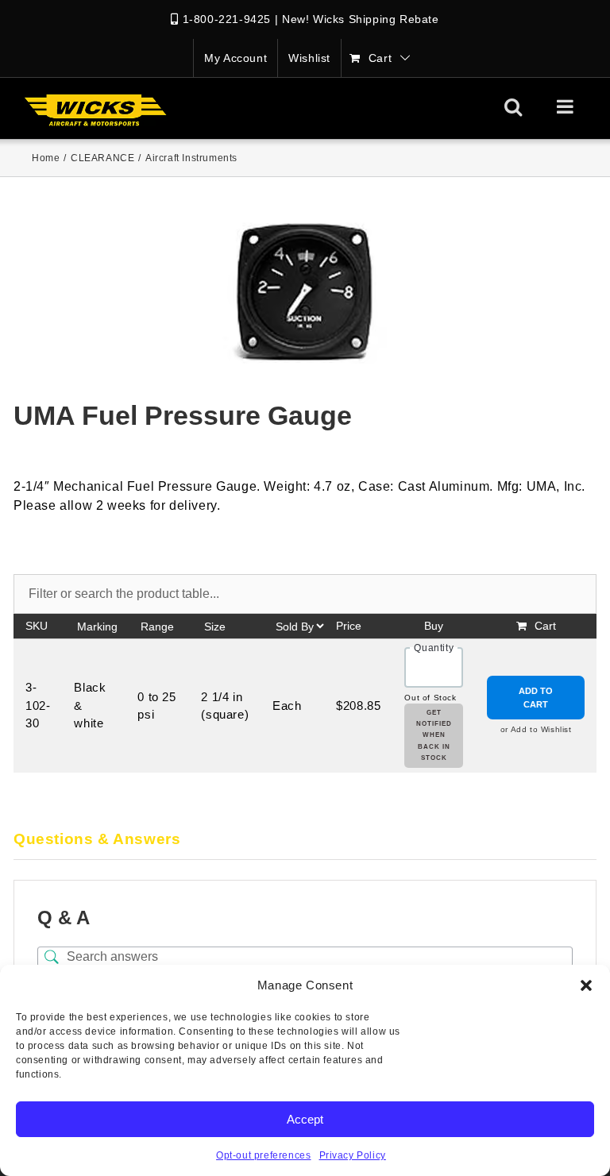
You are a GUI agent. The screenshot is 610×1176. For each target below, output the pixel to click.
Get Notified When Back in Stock (434, 735)
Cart (545, 625)
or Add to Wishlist (536, 729)
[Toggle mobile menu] (566, 106)
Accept (305, 1119)
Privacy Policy (352, 1155)
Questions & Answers (97, 839)
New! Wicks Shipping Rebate (360, 19)
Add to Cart (536, 697)
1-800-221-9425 (227, 19)
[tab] (305, 840)
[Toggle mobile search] (513, 106)
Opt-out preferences (263, 1155)
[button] (586, 985)
